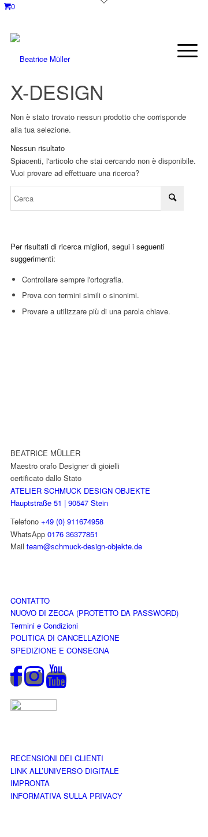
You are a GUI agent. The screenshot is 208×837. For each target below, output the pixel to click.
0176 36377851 (72, 533)
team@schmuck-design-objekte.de (84, 546)
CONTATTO (30, 600)
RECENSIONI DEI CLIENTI (56, 757)
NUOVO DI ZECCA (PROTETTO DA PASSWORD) (94, 612)
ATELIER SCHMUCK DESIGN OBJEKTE (80, 490)
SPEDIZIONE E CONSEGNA (59, 650)
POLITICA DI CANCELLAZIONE (65, 637)
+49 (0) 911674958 (72, 521)
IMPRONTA (30, 782)
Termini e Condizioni (44, 625)
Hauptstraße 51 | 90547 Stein (59, 502)
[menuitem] (182, 50)
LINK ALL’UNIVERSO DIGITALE (64, 770)
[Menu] (182, 50)
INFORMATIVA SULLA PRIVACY (66, 795)
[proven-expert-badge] (33, 707)
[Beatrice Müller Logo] (76, 50)
